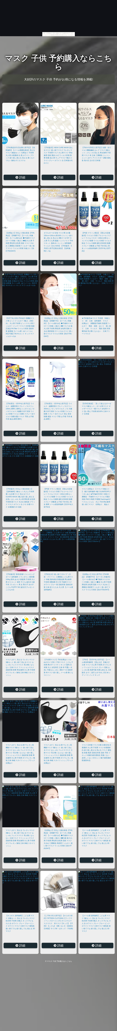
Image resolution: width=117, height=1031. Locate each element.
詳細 (21, 177)
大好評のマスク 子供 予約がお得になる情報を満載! (58, 79)
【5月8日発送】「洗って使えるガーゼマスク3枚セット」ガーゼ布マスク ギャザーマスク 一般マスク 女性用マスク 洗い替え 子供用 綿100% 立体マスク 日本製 (96, 409)
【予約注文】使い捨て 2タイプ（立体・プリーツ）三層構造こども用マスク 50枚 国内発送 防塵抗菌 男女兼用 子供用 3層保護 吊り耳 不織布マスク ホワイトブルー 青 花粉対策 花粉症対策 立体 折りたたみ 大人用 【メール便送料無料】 (58, 582)
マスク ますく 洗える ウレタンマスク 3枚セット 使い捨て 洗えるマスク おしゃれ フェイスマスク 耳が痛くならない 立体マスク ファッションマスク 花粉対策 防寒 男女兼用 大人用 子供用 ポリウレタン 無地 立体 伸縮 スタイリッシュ (20, 667)
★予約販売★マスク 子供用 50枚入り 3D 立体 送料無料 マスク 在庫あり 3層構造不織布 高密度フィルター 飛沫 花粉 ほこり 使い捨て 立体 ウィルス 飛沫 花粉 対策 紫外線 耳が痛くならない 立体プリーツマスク (96, 326)
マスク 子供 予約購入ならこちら (58, 62)
